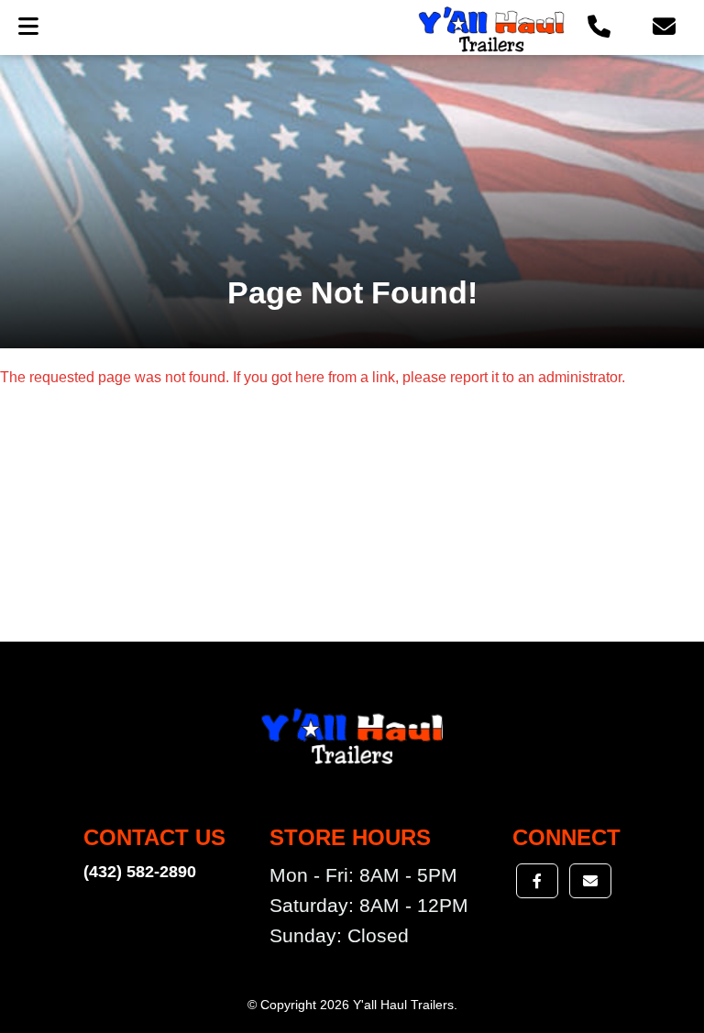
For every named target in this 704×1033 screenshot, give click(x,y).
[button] (599, 27)
